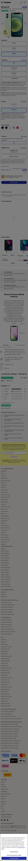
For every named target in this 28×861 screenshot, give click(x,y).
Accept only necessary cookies (14, 855)
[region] (14, 847)
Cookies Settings (14, 851)
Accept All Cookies (14, 858)
